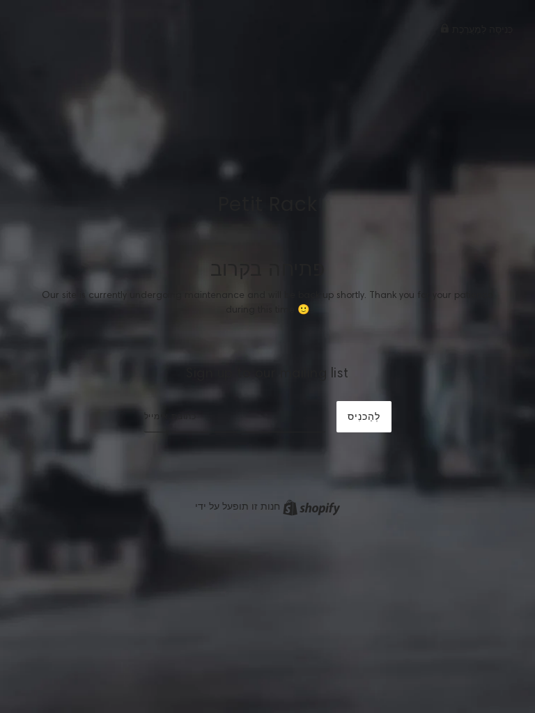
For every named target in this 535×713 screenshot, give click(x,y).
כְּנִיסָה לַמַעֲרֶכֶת (481, 29)
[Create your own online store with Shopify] (311, 506)
